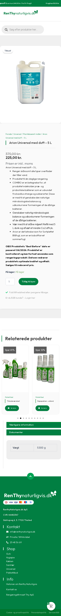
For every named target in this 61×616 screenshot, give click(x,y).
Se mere (13, 408)
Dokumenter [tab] (16, 432)
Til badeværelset (13, 401)
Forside (9, 134)
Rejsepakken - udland (45, 401)
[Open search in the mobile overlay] (23, 29)
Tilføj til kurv (28, 281)
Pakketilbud (9, 397)
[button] (43, 63)
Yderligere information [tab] (21, 424)
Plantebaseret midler (32, 134)
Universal (17, 134)
